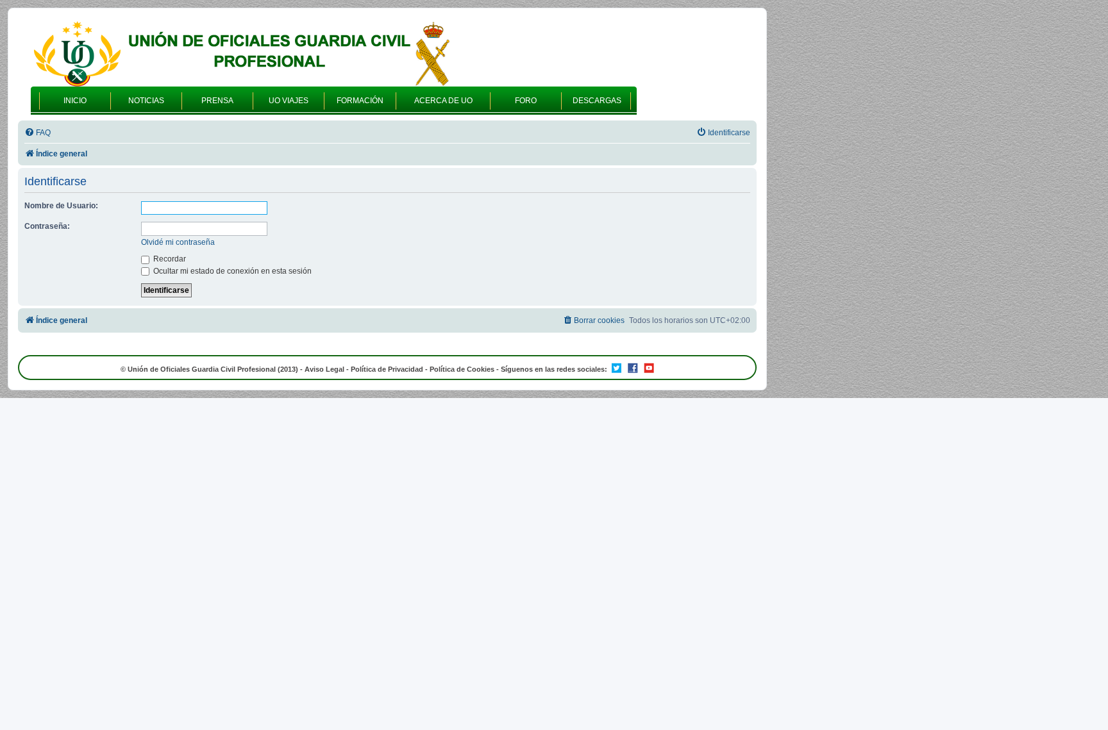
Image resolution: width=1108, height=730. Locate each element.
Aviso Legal (324, 369)
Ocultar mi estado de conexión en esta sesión (231, 271)
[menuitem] (37, 133)
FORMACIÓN (360, 100)
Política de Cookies (462, 369)
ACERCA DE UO (443, 100)
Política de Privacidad (387, 369)
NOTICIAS (146, 100)
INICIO (75, 100)
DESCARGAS (597, 100)
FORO (526, 100)
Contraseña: (47, 226)
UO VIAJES (288, 100)
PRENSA (217, 100)
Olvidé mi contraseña (178, 242)
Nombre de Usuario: (61, 205)
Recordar (168, 258)
